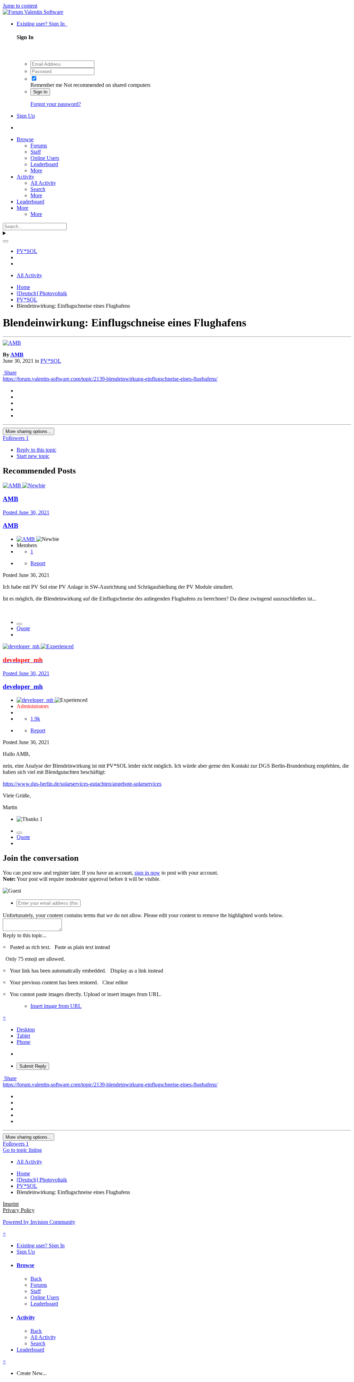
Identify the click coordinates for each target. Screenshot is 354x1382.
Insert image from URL (56, 1006)
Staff (35, 152)
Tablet (23, 1036)
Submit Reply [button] (32, 1066)
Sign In (40, 91)
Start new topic (33, 456)
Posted (26, 512)
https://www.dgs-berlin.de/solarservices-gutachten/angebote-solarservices (82, 784)
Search (37, 189)
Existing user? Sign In (42, 24)
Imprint (11, 1204)
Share (10, 373)
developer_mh (23, 686)
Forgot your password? (55, 104)
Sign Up (26, 116)
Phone (23, 1042)
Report (37, 563)
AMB (17, 355)
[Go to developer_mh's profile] (22, 646)
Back (36, 1279)
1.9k (35, 719)
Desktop (26, 1029)
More (36, 170)
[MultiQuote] (19, 624)
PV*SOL (50, 361)
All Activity (43, 183)
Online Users (44, 158)
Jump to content (20, 6)
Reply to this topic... (25, 935)
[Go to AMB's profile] (12, 343)
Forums (38, 145)
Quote (23, 628)
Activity (25, 177)
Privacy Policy (19, 1210)
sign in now (147, 873)
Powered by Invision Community (39, 1222)
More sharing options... (29, 431)
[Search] (5, 241)
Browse (25, 139)
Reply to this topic (36, 450)
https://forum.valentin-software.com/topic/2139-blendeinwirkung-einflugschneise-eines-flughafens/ (110, 379)
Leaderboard (44, 164)
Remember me (46, 85)
